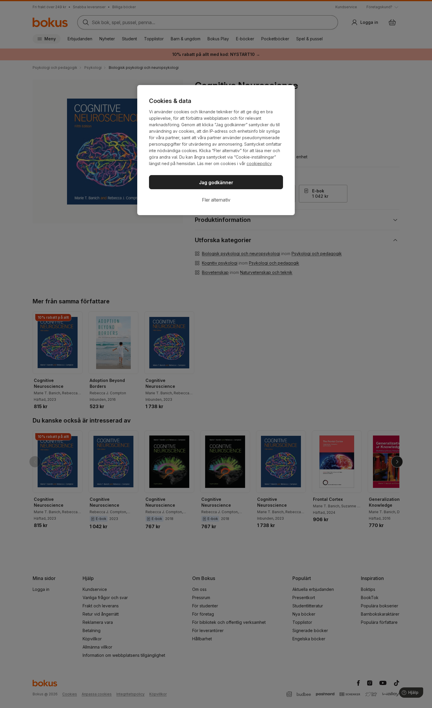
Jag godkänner (216, 182)
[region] (216, 150)
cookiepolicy (259, 163)
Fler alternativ (216, 200)
